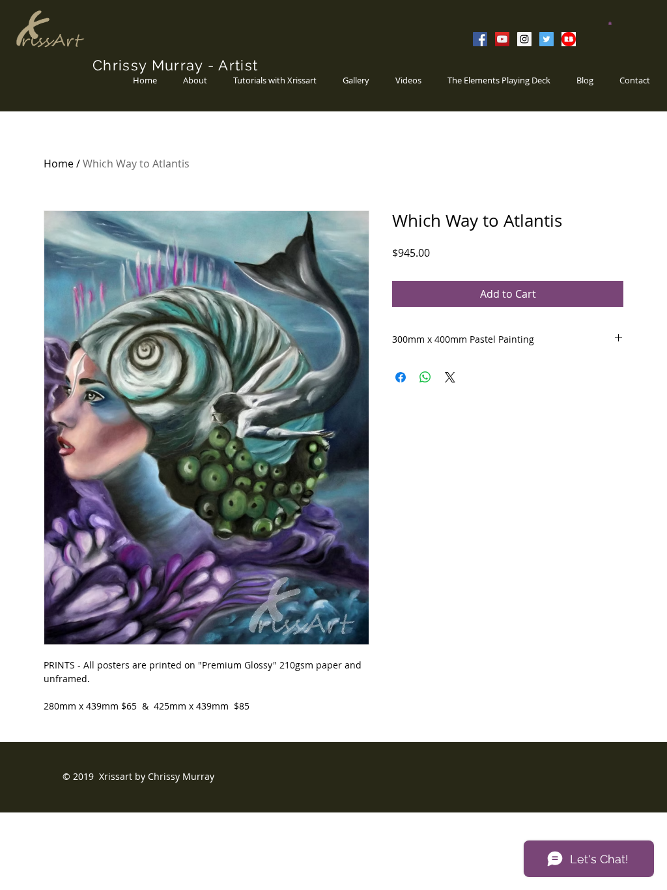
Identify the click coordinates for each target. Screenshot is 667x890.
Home (59, 163)
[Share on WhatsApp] (425, 377)
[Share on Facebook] (400, 377)
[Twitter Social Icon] (546, 39)
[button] (610, 23)
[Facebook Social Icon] (480, 39)
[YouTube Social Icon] (502, 39)
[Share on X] (450, 377)
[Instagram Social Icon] (524, 39)
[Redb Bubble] (568, 39)
